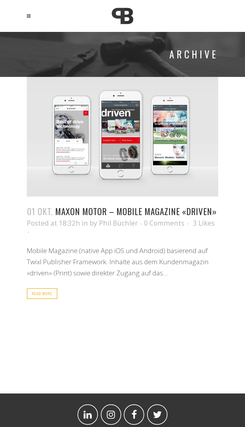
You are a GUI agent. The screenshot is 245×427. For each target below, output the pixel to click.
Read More (42, 293)
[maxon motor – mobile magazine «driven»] (122, 137)
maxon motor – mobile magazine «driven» (136, 211)
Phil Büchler (118, 223)
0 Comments (164, 223)
